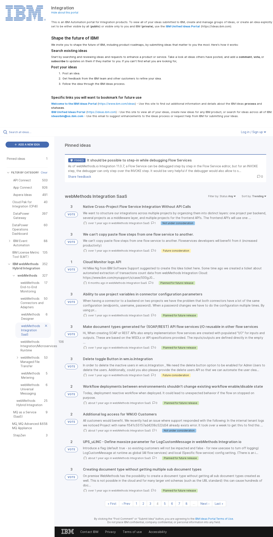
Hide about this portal (64, 12)
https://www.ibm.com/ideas (117, 103)
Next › (204, 503)
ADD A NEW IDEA (29, 144)
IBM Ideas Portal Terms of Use (214, 518)
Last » (219, 503)
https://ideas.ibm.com (101, 112)
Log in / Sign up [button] (252, 132)
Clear (44, 172)
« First (112, 503)
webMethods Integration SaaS (130, 223)
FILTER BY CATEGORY (25, 172)
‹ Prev (126, 503)
